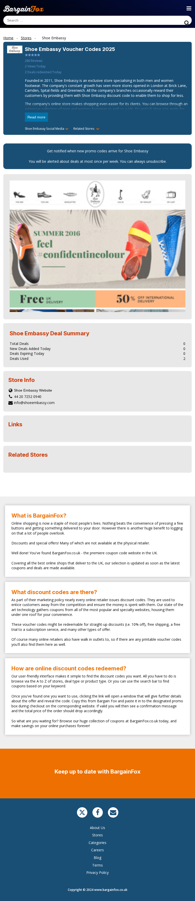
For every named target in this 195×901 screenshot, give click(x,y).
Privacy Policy (97, 872)
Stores (97, 835)
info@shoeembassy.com (34, 402)
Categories (97, 842)
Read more (36, 117)
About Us (97, 827)
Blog (97, 857)
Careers (97, 850)
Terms (97, 865)
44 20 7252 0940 (27, 396)
